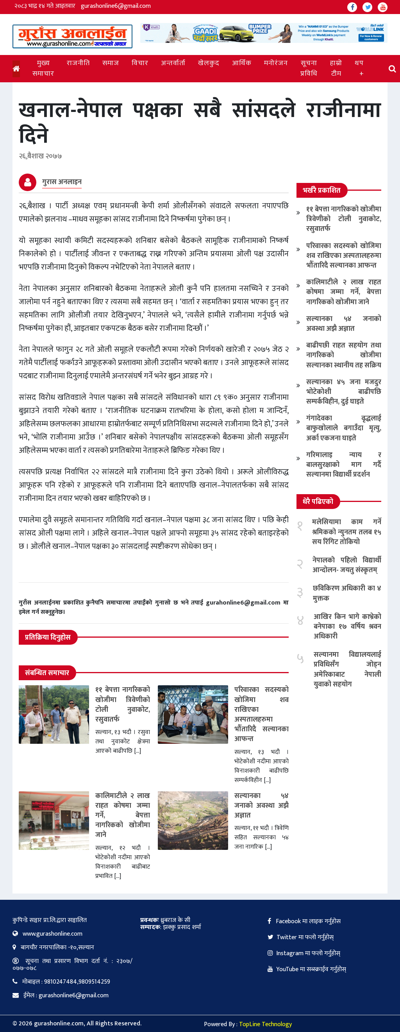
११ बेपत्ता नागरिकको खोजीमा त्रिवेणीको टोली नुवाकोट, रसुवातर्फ (122, 704)
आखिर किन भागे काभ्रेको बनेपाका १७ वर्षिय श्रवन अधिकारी (347, 626)
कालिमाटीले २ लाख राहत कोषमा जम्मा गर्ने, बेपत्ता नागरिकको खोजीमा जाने (122, 815)
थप (359, 63)
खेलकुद (209, 63)
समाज (110, 63)
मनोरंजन (276, 63)
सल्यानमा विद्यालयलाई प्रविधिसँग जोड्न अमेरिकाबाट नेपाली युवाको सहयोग (347, 669)
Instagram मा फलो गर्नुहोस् (308, 953)
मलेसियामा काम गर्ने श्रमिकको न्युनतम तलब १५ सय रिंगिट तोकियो (346, 532)
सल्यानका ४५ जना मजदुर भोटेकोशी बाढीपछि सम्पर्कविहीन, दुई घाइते (343, 392)
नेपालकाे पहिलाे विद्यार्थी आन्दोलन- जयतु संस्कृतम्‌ (346, 565)
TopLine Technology (265, 1024)
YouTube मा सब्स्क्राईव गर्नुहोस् (311, 969)
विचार (140, 63)
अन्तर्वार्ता (173, 63)
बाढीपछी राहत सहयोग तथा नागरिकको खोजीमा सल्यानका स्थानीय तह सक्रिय (343, 355)
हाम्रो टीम (336, 68)
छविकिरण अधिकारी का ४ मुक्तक (347, 593)
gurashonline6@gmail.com (116, 6)
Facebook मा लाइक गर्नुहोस (307, 921)
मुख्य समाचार (43, 68)
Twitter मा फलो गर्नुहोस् (305, 937)
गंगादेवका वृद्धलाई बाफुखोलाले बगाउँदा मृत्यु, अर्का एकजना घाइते (343, 428)
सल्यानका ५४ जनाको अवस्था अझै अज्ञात (261, 805)
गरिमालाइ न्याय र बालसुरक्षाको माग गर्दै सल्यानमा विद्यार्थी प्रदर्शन (343, 465)
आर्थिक (242, 63)
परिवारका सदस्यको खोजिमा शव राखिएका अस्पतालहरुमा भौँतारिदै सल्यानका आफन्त (261, 714)
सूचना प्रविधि (309, 68)
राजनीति (78, 63)
